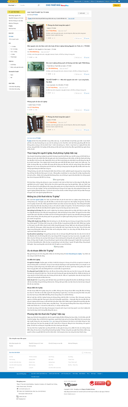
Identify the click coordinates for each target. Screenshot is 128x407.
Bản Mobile (82, 373)
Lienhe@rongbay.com (24, 389)
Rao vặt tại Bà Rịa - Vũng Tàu (73, 365)
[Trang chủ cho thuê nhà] (57, 6)
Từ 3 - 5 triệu (14, 51)
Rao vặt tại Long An (31, 367)
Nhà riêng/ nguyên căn (15, 343)
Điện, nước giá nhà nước (17, 67)
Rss (88, 373)
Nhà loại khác (32, 346)
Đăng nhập (113, 1)
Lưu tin (87, 38)
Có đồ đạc (13, 64)
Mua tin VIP (31, 22)
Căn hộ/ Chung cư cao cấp (55, 343)
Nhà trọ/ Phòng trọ (72, 343)
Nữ (11, 77)
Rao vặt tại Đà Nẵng (70, 356)
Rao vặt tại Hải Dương (12, 359)
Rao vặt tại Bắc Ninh (51, 359)
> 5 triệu (13, 54)
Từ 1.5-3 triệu (14, 49)
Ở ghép (30, 18)
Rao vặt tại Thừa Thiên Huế (72, 362)
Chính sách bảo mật (54, 373)
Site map (93, 373)
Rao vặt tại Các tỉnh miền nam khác (55, 367)
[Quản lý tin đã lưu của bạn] (119, 1)
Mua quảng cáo (100, 1)
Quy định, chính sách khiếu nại (39, 373)
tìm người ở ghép (38, 199)
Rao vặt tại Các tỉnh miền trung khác (15, 365)
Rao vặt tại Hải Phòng (51, 356)
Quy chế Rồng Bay (22, 373)
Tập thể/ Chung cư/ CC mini (36, 343)
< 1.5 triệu (13, 46)
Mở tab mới (79, 38)
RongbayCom (21, 399)
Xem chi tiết (71, 18)
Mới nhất (82, 13)
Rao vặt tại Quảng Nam (52, 362)
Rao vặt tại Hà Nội (11, 356)
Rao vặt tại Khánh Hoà (32, 362)
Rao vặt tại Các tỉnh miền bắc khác (15, 362)
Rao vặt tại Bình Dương (32, 365)
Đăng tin (116, 5)
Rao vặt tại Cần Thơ (51, 365)
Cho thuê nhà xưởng (14, 89)
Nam (12, 75)
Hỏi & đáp (75, 373)
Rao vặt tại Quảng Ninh (32, 359)
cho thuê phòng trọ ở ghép (74, 254)
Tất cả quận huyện (14, 39)
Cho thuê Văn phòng (14, 86)
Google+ (99, 373)
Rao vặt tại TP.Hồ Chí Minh (33, 356)
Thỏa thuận (14, 57)
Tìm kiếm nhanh (35, 376)
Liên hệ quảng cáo (66, 373)
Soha (50, 321)
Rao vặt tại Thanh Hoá (71, 359)
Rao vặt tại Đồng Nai (11, 367)
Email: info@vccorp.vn (69, 394)
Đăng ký (107, 1)
